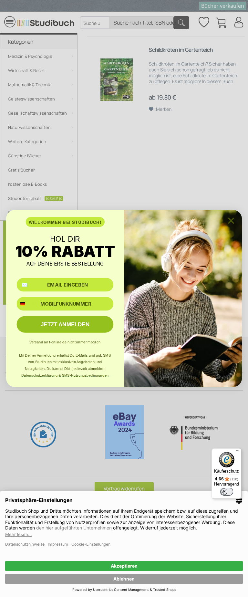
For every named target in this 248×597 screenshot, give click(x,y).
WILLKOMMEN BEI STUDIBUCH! (65, 222)
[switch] (226, 492)
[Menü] (238, 452)
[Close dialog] (231, 221)
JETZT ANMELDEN (65, 324)
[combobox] (27, 303)
